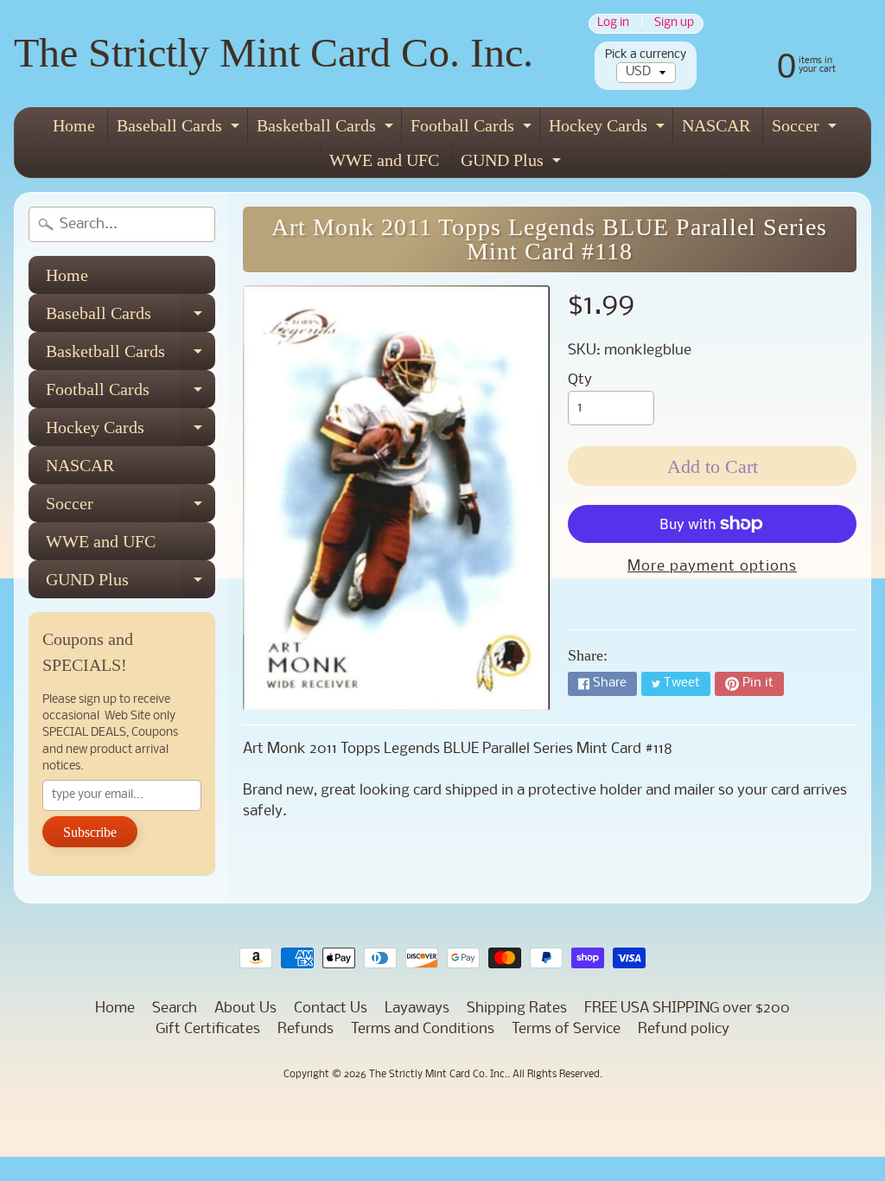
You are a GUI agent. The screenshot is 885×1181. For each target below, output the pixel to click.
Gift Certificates (208, 1029)
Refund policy (683, 1029)
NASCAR (716, 125)
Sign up (674, 23)
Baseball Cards (180, 129)
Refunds (305, 1029)
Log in (613, 23)
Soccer (806, 129)
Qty (580, 380)
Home (74, 125)
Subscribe (90, 832)
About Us (245, 1008)
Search (174, 1008)
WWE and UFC (384, 159)
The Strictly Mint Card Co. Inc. (273, 52)
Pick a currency (645, 54)
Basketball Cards (327, 129)
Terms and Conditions (422, 1029)
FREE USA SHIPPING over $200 (687, 1008)
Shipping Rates (517, 1008)
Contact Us (330, 1008)
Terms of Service (566, 1029)
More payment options (712, 567)
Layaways (417, 1008)
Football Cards (473, 129)
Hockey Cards (609, 129)
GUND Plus (513, 163)
